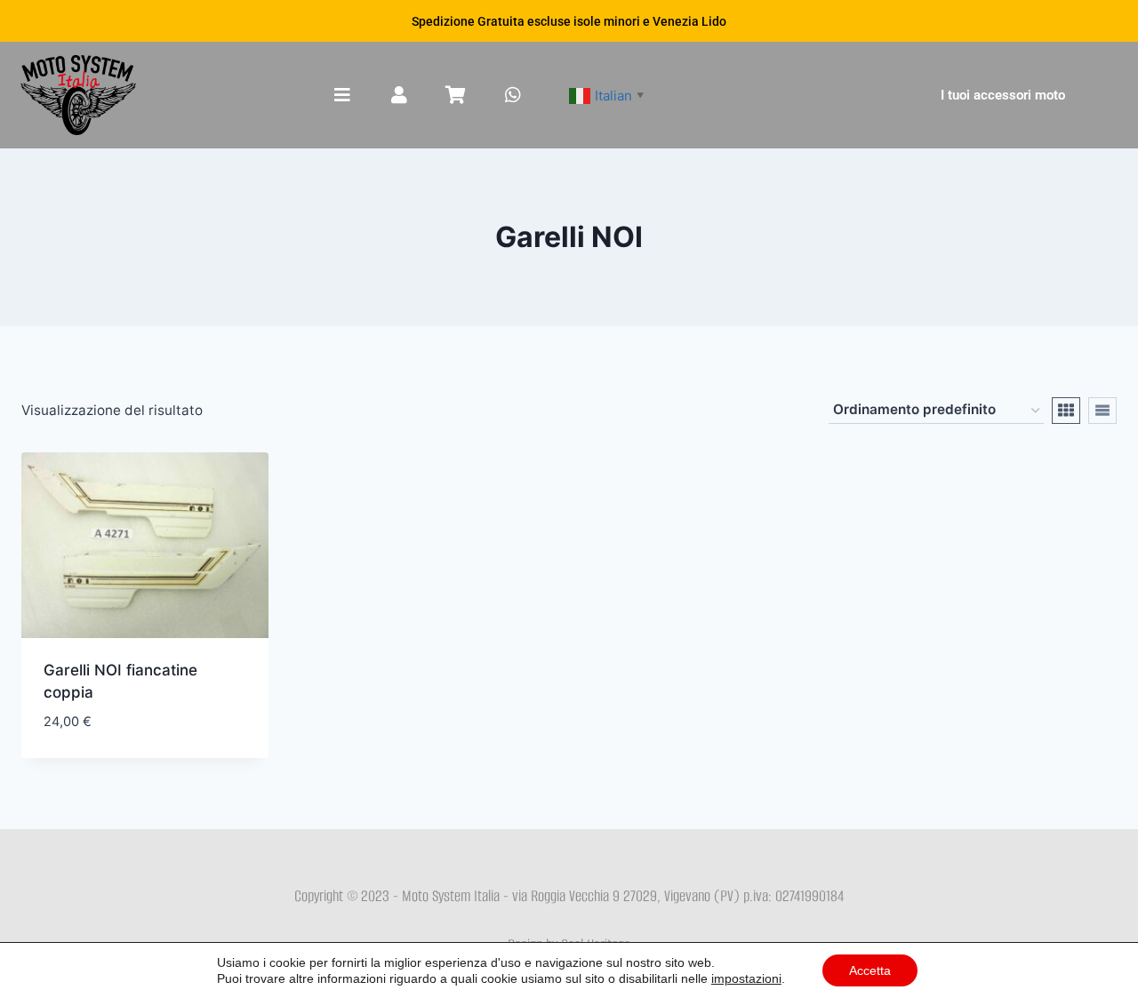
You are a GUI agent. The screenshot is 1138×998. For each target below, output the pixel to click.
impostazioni (746, 978)
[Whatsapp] (513, 95)
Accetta (870, 970)
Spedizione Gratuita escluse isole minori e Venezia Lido (569, 21)
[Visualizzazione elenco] (1102, 410)
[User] (399, 95)
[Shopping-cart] (456, 95)
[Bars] (342, 95)
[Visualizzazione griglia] (1066, 410)
